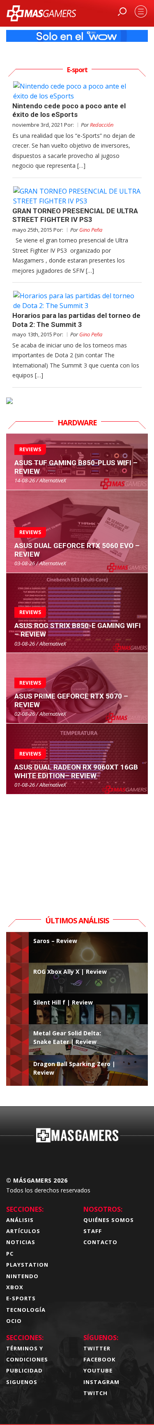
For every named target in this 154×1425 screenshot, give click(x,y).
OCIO (14, 1321)
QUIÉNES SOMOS (108, 1220)
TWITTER (96, 1348)
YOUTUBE (98, 1370)
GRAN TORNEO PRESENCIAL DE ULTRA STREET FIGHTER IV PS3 (75, 215)
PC (10, 1253)
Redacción (101, 124)
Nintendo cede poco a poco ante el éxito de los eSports (69, 110)
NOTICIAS (20, 1242)
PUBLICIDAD (24, 1370)
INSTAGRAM (101, 1382)
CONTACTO (100, 1242)
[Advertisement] (77, 846)
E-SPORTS (21, 1298)
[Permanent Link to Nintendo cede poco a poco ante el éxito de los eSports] (77, 91)
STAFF (92, 1231)
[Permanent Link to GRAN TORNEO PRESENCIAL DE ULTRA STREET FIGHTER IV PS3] (77, 196)
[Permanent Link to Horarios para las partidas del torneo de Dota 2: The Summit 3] (77, 300)
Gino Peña (90, 229)
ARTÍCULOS (23, 1231)
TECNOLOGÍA (26, 1309)
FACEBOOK (99, 1359)
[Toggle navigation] (140, 11)
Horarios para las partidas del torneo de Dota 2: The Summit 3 (76, 319)
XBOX (14, 1287)
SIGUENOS (21, 1382)
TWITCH (95, 1393)
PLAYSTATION (27, 1264)
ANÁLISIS (20, 1220)
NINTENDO (22, 1276)
